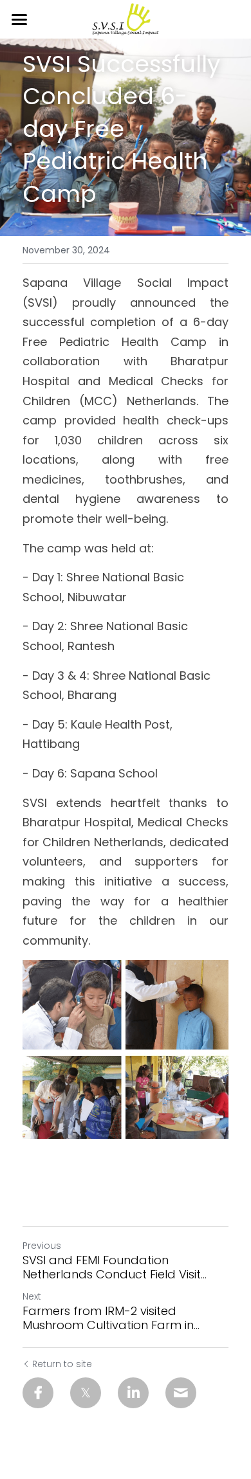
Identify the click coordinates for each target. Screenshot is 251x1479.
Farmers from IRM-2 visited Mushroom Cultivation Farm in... (111, 1318)
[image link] (125, 18)
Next (32, 1296)
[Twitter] (85, 1392)
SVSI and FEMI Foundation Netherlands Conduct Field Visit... (115, 1267)
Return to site (62, 1363)
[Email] (180, 1392)
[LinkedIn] (133, 1392)
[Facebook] (38, 1392)
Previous (42, 1245)
